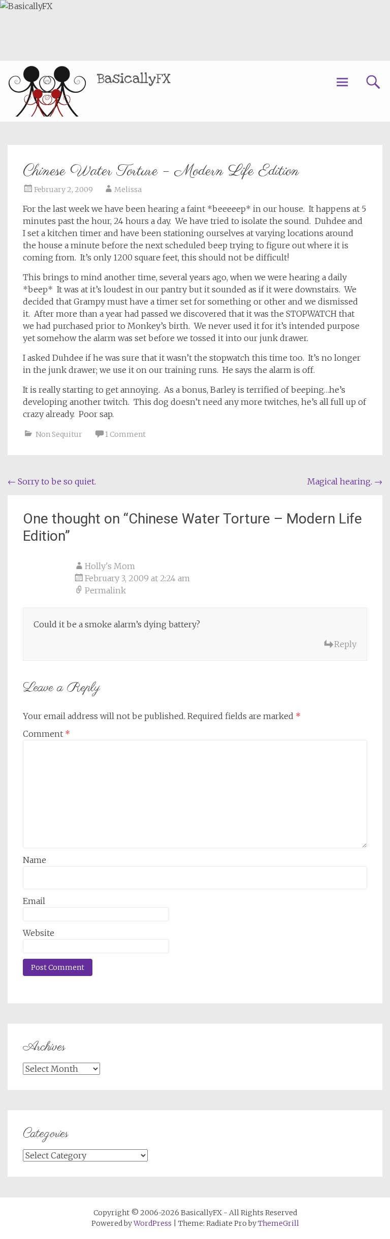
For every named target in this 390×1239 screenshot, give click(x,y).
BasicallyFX (134, 79)
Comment (46, 734)
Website (38, 933)
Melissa (128, 189)
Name (34, 860)
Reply (345, 644)
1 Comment (125, 434)
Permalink (105, 590)
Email (34, 901)
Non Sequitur (59, 434)
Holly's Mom (110, 566)
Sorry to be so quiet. (52, 481)
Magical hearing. (344, 481)
